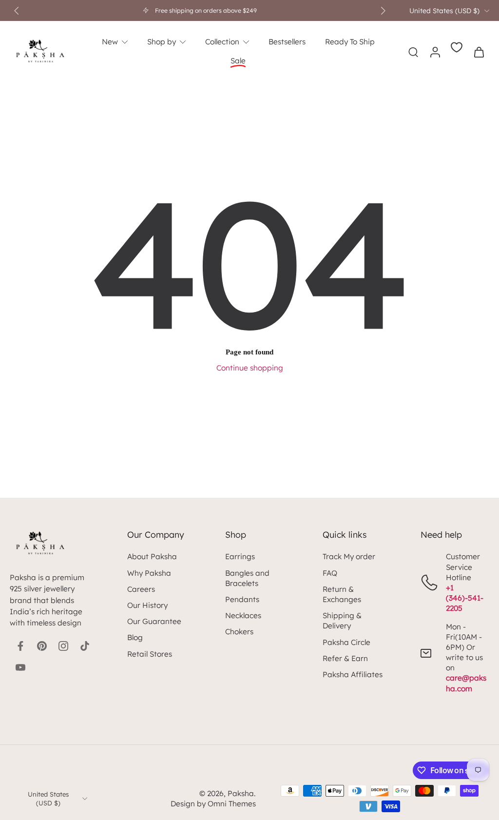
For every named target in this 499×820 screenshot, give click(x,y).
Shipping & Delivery (342, 620)
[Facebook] (20, 646)
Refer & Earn (345, 658)
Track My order (349, 556)
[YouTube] (20, 667)
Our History (147, 605)
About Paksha (152, 556)
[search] (413, 51)
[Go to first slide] (383, 11)
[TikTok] (85, 646)
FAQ (330, 573)
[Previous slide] (16, 11)
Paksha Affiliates (353, 674)
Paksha (241, 793)
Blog (135, 637)
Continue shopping (249, 367)
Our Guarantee (154, 621)
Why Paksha (149, 573)
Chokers (239, 631)
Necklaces (243, 615)
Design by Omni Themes (213, 803)
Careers (141, 589)
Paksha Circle (346, 642)
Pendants (242, 599)
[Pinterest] (42, 646)
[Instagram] (63, 646)
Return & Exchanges (342, 594)
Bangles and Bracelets (247, 578)
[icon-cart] (478, 51)
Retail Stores (149, 654)
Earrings (240, 556)
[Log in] (434, 52)
